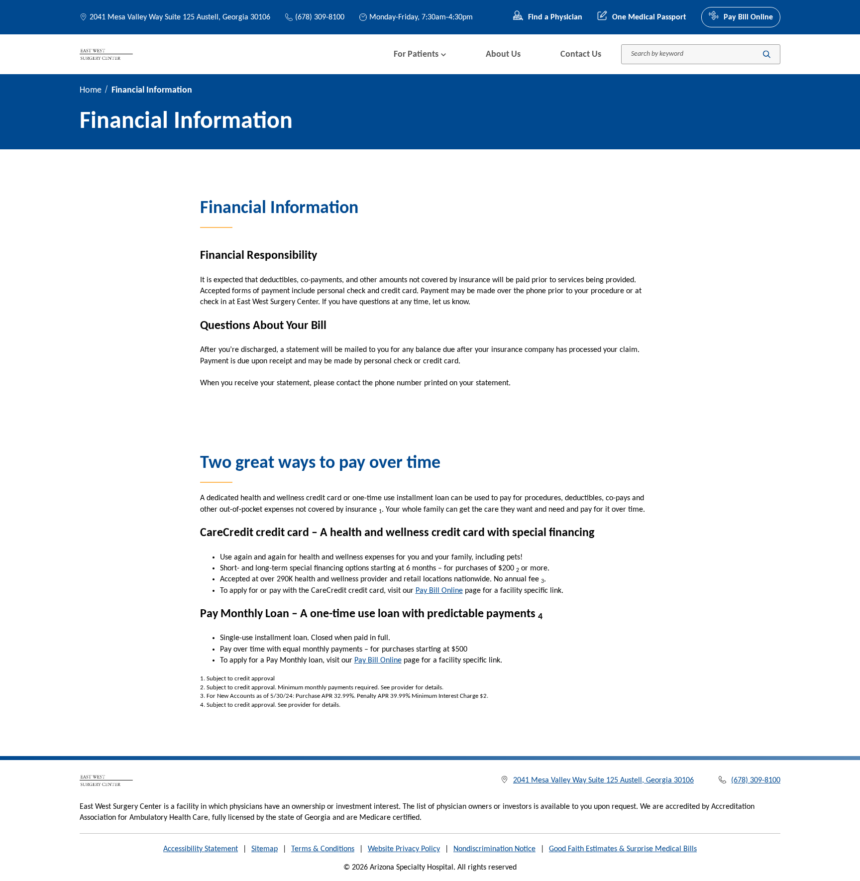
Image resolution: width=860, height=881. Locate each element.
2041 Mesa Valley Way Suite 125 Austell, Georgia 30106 (180, 17)
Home (91, 90)
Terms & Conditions (322, 849)
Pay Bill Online (748, 17)
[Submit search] (766, 54)
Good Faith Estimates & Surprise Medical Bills (623, 849)
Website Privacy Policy (404, 849)
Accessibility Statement (200, 849)
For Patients (416, 54)
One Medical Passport (649, 17)
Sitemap (264, 849)
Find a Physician (555, 17)
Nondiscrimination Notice (494, 849)
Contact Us (580, 54)
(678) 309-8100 (319, 17)
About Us (503, 54)
